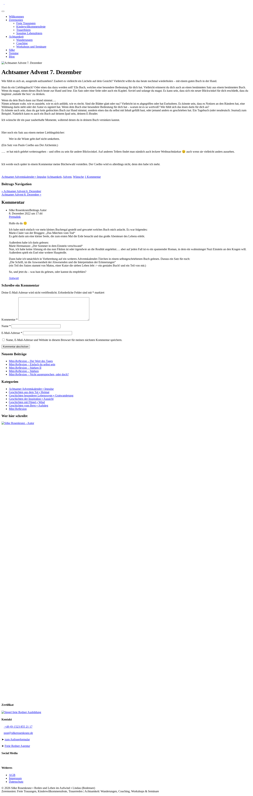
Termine (14, 53)
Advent (67, 176)
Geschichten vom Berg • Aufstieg (28, 405)
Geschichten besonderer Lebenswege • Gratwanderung (41, 395)
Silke (12, 49)
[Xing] (8, 3)
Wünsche (78, 176)
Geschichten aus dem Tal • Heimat (29, 392)
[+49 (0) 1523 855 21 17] (2, 3)
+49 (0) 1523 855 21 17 (18, 726)
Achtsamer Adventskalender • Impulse (23, 176)
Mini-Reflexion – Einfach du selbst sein (32, 364)
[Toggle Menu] (2, 11)
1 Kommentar (93, 176)
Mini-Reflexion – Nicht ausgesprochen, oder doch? (39, 374)
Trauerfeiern (23, 29)
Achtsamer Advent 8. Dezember (21, 194)
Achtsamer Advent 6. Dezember (21, 191)
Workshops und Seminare (31, 46)
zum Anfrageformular (17, 739)
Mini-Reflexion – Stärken (24, 371)
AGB (12, 775)
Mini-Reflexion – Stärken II (25, 367)
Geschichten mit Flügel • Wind (27, 402)
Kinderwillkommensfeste (31, 26)
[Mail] (5, 3)
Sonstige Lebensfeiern (29, 33)
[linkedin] (11, 3)
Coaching (22, 43)
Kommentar (9, 319)
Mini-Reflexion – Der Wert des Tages (31, 361)
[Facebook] (14, 3)
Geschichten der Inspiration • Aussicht (31, 398)
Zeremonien (16, 19)
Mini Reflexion (18, 408)
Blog (12, 56)
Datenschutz (16, 781)
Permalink (15, 216)
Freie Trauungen (26, 23)
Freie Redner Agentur (17, 745)
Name (6, 326)
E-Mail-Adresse (11, 332)
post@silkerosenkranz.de (18, 733)
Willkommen (16, 16)
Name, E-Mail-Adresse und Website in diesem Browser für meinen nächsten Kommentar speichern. (64, 340)
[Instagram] (17, 3)
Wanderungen (24, 39)
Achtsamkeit (16, 36)
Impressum (15, 778)
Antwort (14, 278)
